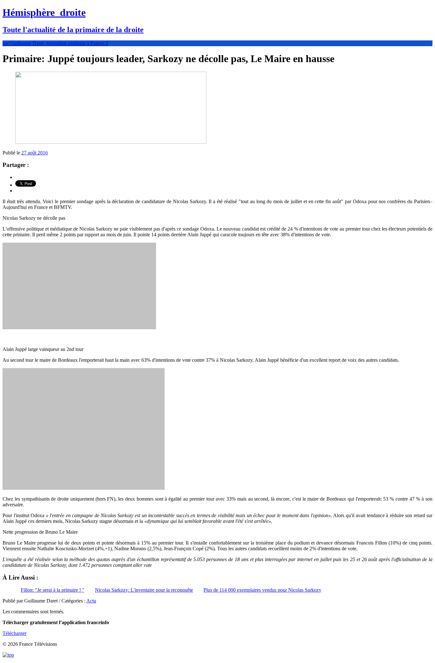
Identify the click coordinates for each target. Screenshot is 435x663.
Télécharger (14, 633)
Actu (91, 600)
